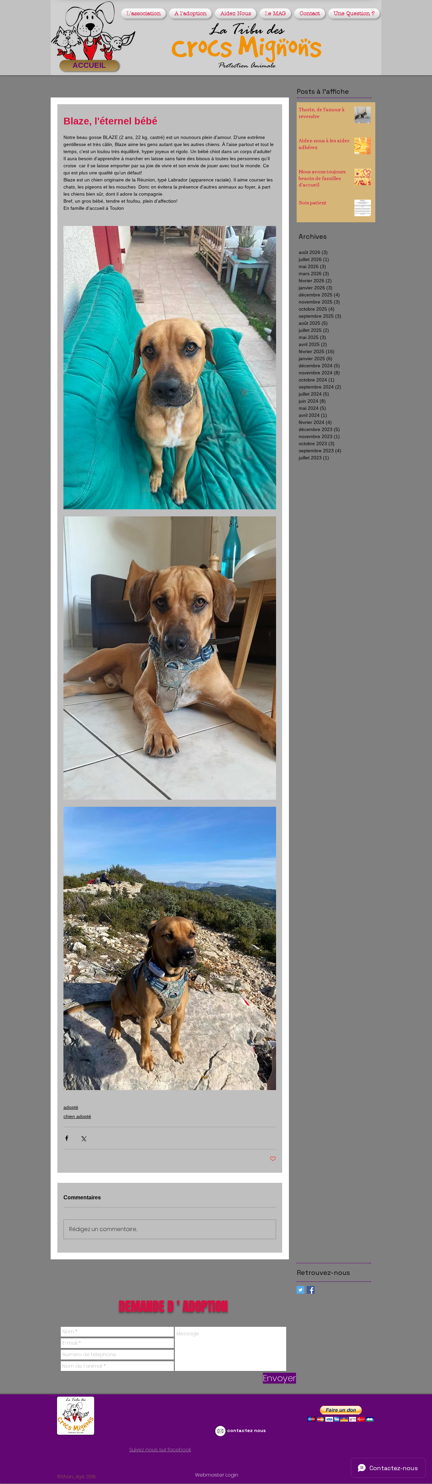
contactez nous (246, 1430)
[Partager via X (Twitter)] (83, 1138)
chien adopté (77, 1116)
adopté (70, 1107)
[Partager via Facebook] (66, 1138)
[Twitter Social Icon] (300, 1290)
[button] (144, 13)
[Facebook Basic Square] (311, 1290)
